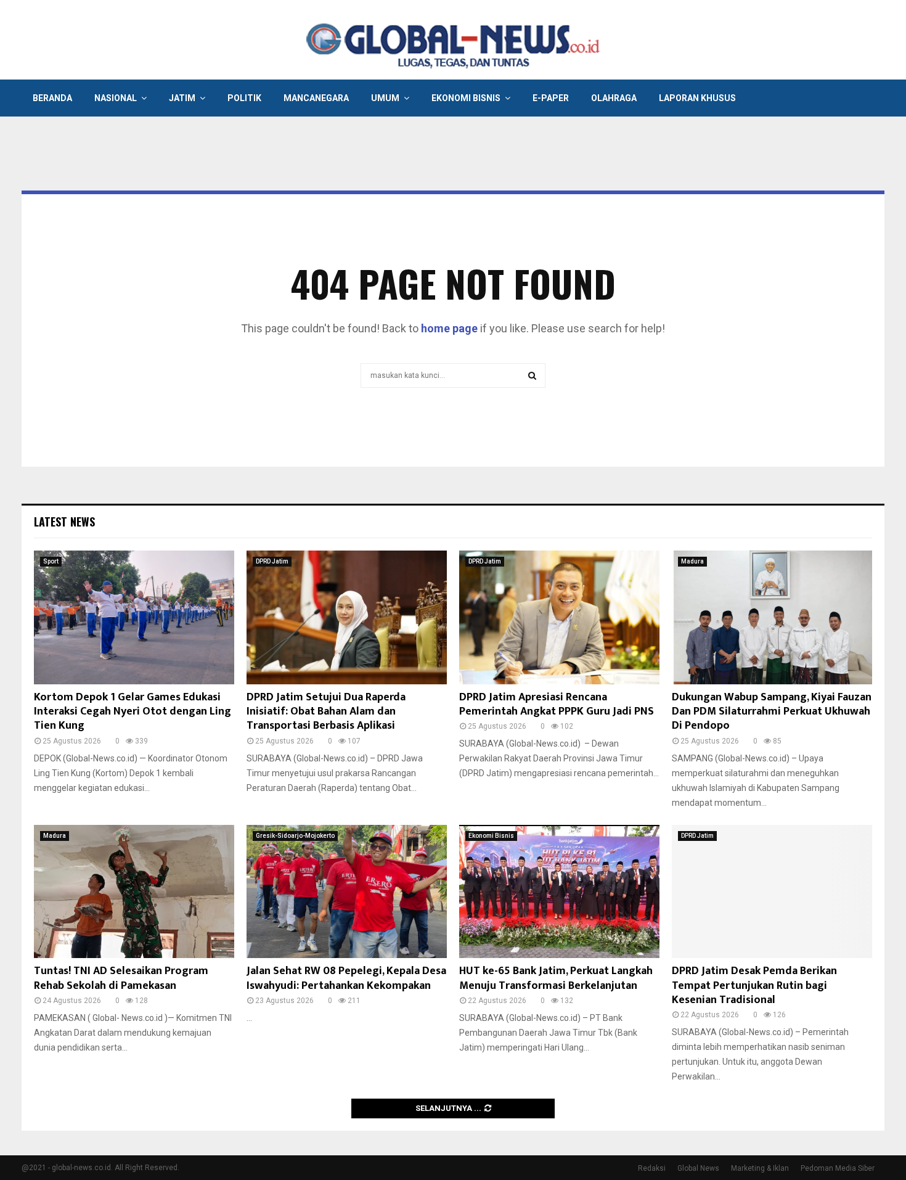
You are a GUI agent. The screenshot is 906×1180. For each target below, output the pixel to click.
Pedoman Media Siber (838, 1168)
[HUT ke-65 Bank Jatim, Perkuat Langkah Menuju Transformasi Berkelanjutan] (559, 892)
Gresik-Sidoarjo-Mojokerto (295, 835)
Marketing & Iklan (760, 1168)
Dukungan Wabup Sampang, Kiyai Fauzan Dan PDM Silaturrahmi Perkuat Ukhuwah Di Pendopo (771, 711)
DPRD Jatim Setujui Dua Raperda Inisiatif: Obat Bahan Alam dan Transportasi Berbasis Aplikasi (326, 711)
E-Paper (551, 98)
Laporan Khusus (697, 98)
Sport (51, 561)
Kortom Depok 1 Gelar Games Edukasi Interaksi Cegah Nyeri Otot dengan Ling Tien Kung (132, 711)
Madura (692, 561)
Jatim (182, 98)
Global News (698, 1168)
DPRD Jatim (272, 561)
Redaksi (652, 1168)
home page (449, 328)
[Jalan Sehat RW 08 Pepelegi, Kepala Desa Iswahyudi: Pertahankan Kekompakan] (347, 892)
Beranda (52, 98)
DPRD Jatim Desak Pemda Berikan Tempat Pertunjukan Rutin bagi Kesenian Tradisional (754, 985)
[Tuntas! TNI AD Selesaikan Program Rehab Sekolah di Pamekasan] (134, 892)
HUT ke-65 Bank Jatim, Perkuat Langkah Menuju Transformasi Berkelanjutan (556, 978)
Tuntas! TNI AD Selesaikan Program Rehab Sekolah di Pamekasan (121, 978)
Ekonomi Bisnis (465, 98)
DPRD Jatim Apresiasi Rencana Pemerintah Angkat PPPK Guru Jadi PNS (556, 704)
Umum (385, 98)
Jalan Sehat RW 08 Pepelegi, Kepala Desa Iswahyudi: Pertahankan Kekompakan (346, 978)
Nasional (115, 98)
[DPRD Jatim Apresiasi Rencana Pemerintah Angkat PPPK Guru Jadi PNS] (559, 617)
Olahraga (614, 98)
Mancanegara (316, 98)
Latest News (64, 522)
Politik (244, 98)
